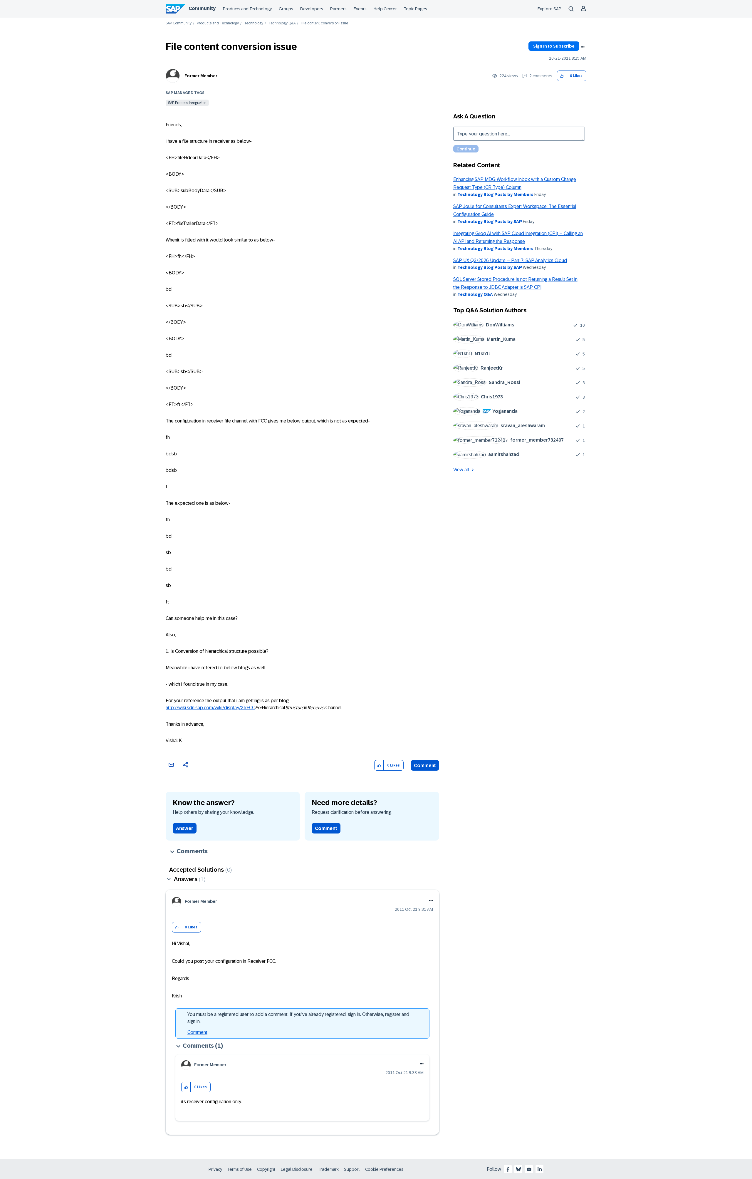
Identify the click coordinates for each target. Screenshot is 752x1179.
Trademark (328, 1169)
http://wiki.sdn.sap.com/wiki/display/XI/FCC (210, 707)
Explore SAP (549, 8)
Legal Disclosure (297, 1169)
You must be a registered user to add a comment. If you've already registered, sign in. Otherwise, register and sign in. (298, 1018)
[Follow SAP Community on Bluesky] (518, 1169)
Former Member (200, 75)
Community (202, 8)
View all (461, 469)
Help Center (385, 8)
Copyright (266, 1169)
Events (360, 8)
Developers (311, 8)
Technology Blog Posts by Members (495, 194)
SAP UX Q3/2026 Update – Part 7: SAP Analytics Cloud (510, 260)
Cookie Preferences (384, 1169)
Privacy (215, 1169)
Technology (253, 23)
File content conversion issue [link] (324, 23)
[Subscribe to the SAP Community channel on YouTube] (529, 1169)
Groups (286, 8)
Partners (338, 8)
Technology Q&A (282, 23)
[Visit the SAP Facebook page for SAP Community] (508, 1169)
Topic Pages (415, 8)
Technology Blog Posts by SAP (489, 221)
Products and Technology (247, 8)
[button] (561, 76)
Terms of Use (239, 1169)
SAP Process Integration (187, 103)
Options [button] (582, 47)
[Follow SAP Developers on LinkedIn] (539, 1169)
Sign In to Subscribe (554, 46)
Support (352, 1169)
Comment (425, 765)
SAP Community (179, 23)
